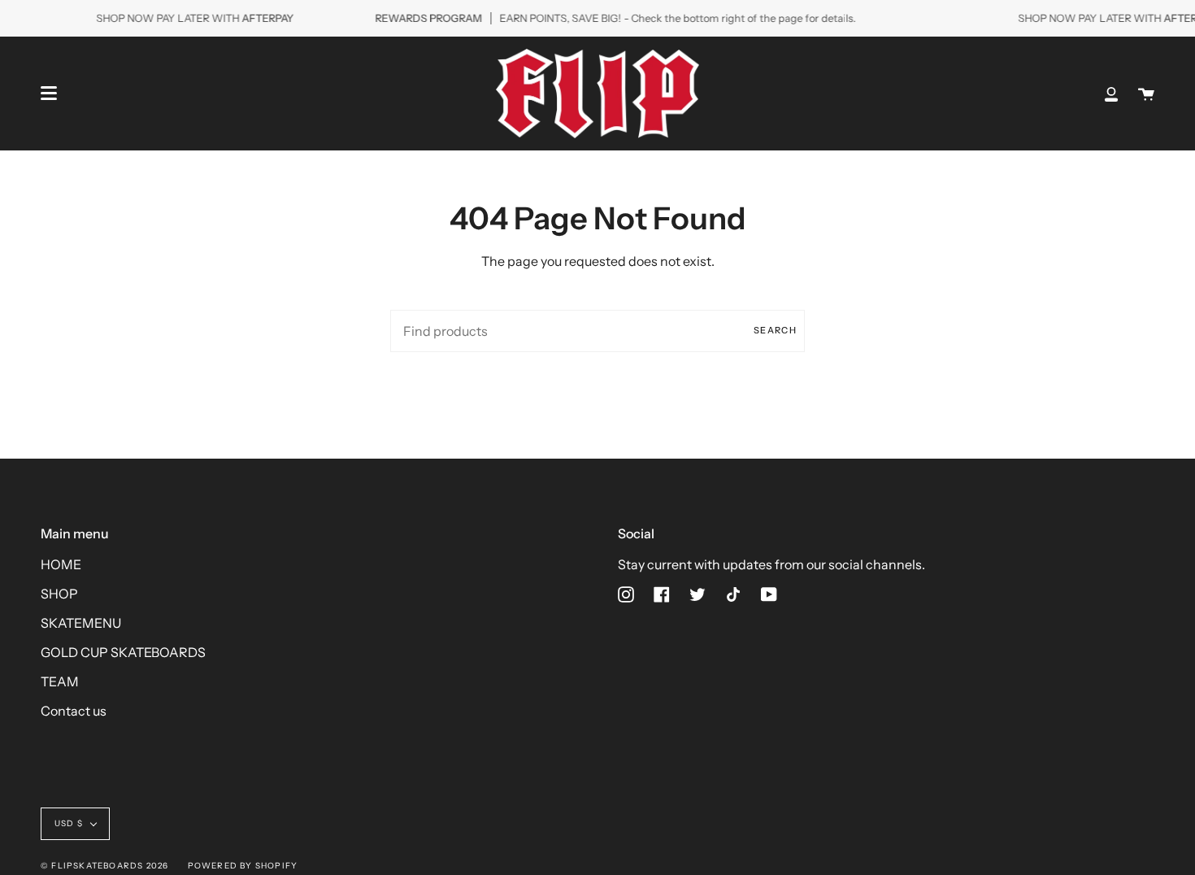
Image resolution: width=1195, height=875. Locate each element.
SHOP (59, 594)
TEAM (60, 681)
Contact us (73, 711)
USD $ (68, 823)
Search (775, 330)
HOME (61, 564)
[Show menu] (49, 93)
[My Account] (1111, 93)
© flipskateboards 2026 (104, 865)
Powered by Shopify (243, 865)
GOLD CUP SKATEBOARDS (123, 652)
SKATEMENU (81, 623)
